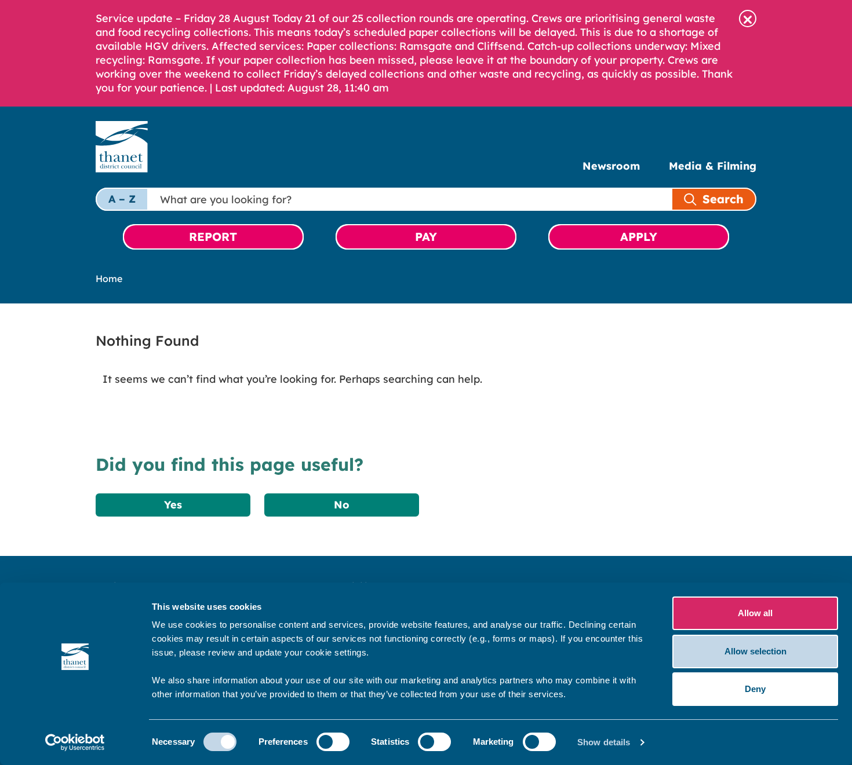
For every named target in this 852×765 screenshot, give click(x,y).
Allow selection (755, 651)
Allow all (755, 613)
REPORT (213, 236)
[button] (747, 18)
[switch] (332, 742)
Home (109, 278)
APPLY (638, 236)
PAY (426, 236)
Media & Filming (712, 166)
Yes (173, 504)
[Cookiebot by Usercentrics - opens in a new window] (75, 742)
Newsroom (611, 166)
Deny (755, 689)
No (341, 504)
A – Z (122, 199)
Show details (603, 742)
